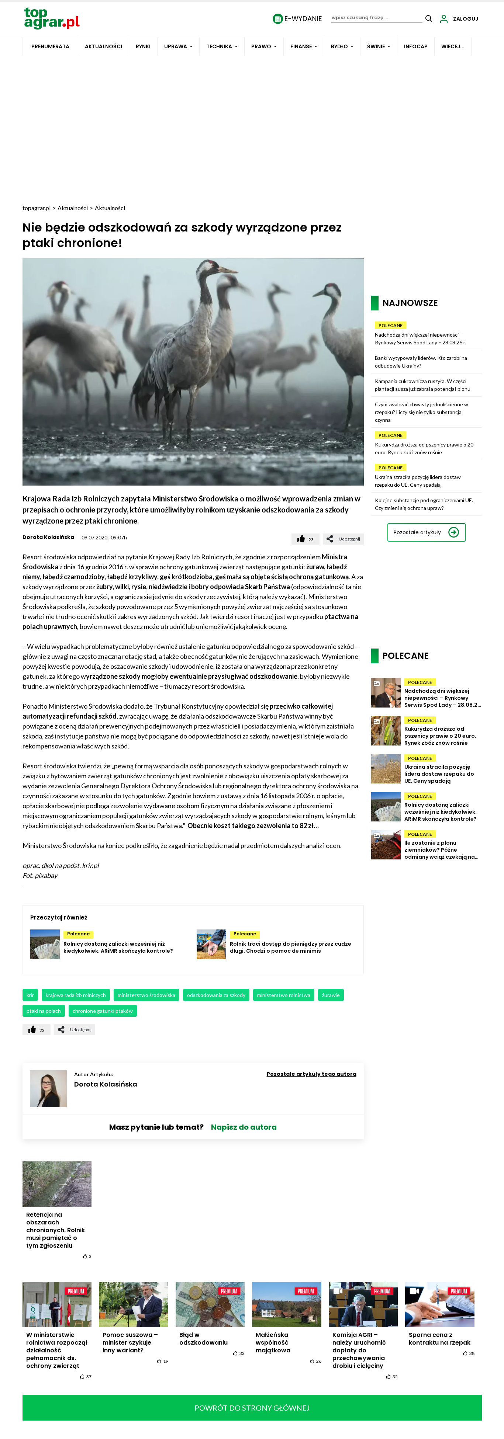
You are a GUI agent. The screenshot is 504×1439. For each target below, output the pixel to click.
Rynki (143, 46)
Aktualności (103, 46)
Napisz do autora (244, 1127)
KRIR (30, 995)
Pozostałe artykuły (417, 532)
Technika (219, 46)
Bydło (339, 46)
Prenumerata (50, 46)
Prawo (261, 46)
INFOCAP (416, 46)
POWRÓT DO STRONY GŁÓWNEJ (252, 1407)
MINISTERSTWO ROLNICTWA (283, 995)
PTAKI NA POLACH (44, 1011)
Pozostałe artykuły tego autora (311, 1074)
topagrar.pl (37, 207)
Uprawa (175, 46)
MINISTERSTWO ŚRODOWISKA (146, 995)
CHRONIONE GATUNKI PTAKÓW (103, 1011)
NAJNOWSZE (410, 303)
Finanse (301, 46)
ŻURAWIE (331, 995)
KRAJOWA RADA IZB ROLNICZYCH (76, 995)
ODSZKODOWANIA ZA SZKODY (216, 995)
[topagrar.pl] (52, 18)
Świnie (376, 46)
